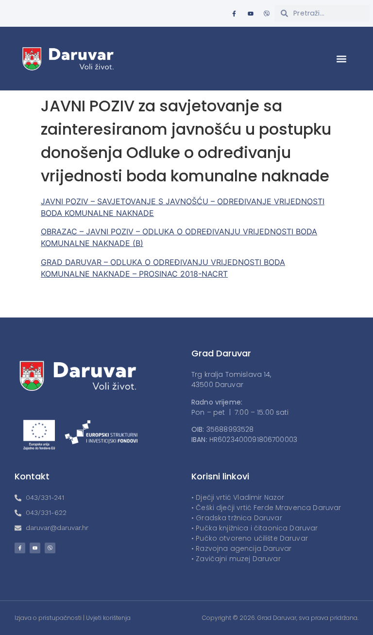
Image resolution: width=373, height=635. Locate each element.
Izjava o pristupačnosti (48, 618)
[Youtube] (250, 13)
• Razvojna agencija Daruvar (241, 548)
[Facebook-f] (234, 13)
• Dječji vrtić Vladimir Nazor (237, 497)
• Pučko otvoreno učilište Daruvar (249, 538)
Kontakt (32, 476)
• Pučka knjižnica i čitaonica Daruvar (254, 528)
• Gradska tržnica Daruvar (236, 518)
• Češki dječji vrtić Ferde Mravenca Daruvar (266, 507)
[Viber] (266, 13)
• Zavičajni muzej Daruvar (236, 559)
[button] (342, 59)
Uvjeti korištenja (108, 618)
